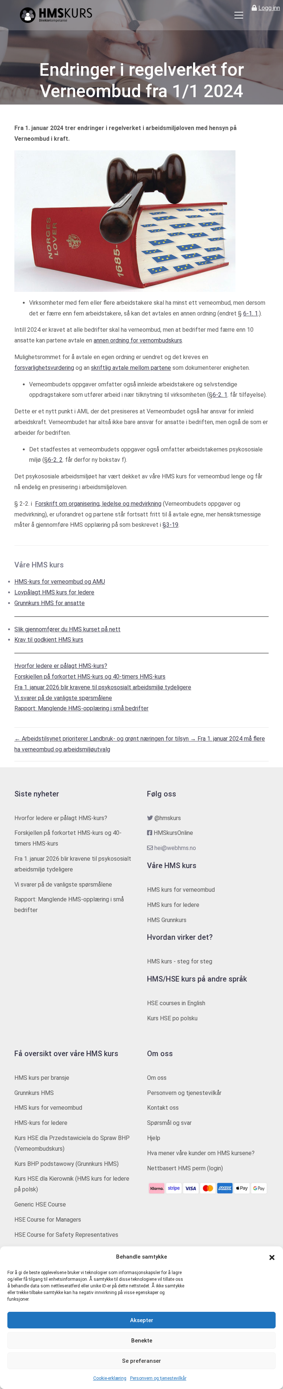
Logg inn (269, 7)
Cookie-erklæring (109, 1378)
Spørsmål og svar (169, 1122)
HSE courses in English (176, 1003)
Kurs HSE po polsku (172, 1018)
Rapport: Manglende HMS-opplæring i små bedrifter (81, 708)
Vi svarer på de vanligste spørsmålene (63, 698)
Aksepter (141, 1320)
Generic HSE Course (40, 1204)
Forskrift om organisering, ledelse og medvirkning (98, 503)
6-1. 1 (250, 313)
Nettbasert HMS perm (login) (185, 1168)
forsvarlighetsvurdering (44, 367)
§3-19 (170, 524)
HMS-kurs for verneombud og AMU (59, 581)
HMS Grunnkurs (166, 920)
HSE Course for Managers (47, 1219)
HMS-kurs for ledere (40, 1122)
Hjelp (153, 1137)
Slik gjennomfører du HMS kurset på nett (67, 629)
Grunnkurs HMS (34, 1092)
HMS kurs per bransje (41, 1077)
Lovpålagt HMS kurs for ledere (54, 592)
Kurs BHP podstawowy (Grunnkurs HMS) (66, 1163)
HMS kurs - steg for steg (179, 961)
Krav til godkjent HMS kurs (48, 639)
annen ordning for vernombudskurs (138, 340)
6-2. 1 (220, 394)
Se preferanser (141, 1361)
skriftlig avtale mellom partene (131, 367)
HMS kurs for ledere (173, 904)
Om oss (157, 1077)
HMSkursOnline (173, 832)
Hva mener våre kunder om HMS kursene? (201, 1153)
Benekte (141, 1340)
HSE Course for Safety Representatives (66, 1234)
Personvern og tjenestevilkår (158, 1378)
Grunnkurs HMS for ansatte (49, 603)
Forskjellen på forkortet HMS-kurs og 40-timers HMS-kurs (89, 676)
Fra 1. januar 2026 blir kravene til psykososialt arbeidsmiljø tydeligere (102, 687)
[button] (272, 1257)
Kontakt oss (163, 1107)
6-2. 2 (55, 459)
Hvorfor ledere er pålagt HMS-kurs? (60, 665)
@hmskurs (167, 818)
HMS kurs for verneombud (181, 889)
